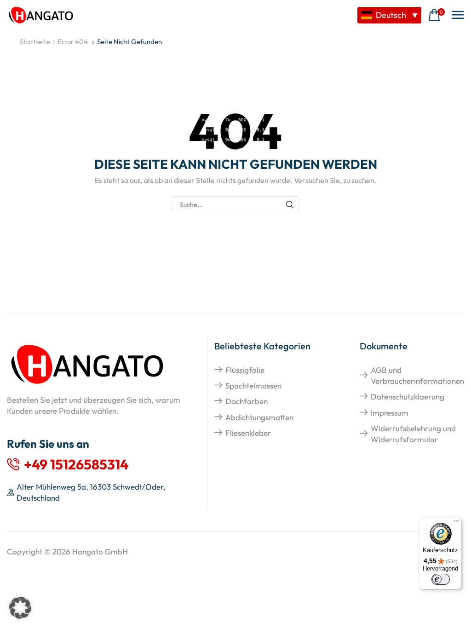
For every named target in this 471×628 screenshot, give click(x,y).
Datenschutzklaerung (407, 396)
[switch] (440, 579)
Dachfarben (246, 401)
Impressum (389, 412)
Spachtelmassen (253, 385)
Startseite (35, 41)
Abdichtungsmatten (259, 417)
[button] (436, 15)
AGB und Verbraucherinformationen (417, 375)
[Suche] (290, 204)
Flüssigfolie (244, 370)
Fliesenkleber (248, 433)
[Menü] (456, 523)
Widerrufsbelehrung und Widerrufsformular (413, 433)
